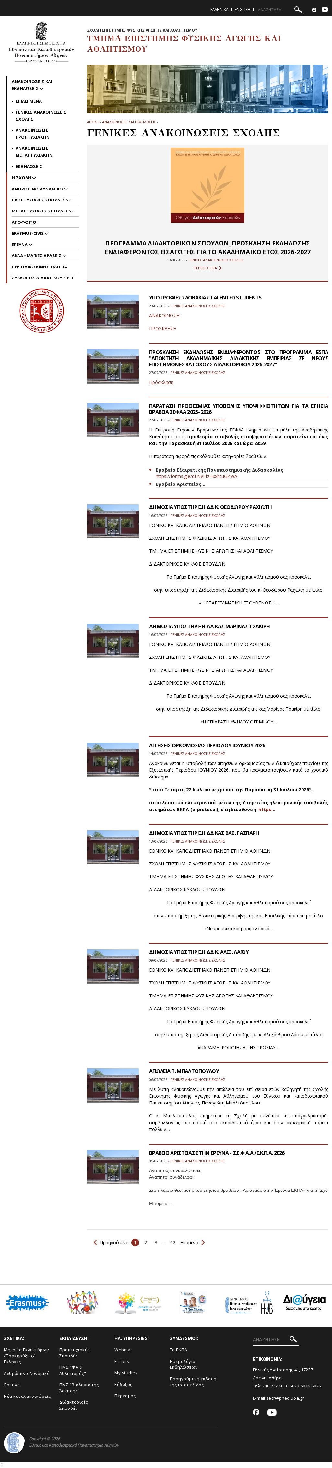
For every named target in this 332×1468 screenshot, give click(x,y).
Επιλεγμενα (29, 101)
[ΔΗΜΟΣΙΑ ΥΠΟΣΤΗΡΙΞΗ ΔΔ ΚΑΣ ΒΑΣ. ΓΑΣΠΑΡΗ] (113, 851)
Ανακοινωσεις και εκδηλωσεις (129, 121)
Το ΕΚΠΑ (178, 1350)
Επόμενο (188, 1242)
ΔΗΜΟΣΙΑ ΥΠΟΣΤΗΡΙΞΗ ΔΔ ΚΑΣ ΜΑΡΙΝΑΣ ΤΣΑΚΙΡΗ (209, 626)
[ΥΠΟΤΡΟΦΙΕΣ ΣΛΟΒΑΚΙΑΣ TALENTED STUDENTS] (113, 316)
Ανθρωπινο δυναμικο (38, 189)
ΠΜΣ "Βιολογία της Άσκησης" (79, 1388)
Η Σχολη (22, 177)
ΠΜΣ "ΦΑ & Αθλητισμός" (72, 1370)
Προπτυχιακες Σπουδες (39, 200)
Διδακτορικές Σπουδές (73, 1405)
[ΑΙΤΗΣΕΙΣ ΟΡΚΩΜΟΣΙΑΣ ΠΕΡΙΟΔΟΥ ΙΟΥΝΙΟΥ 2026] (113, 764)
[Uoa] (14, 1442)
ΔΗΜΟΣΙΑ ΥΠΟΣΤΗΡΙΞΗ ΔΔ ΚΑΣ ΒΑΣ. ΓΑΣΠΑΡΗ (204, 833)
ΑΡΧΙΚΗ (93, 121)
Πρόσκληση (161, 382)
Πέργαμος (125, 1395)
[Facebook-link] (314, 10)
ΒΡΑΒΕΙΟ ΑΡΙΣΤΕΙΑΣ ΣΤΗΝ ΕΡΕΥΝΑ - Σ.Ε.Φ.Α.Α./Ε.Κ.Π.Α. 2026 (217, 1153)
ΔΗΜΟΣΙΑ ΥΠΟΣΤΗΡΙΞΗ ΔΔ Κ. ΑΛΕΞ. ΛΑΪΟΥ (199, 952)
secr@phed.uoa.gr (285, 1398)
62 (172, 1242)
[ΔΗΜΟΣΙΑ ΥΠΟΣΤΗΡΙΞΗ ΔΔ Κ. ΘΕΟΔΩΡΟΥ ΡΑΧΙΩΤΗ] (113, 525)
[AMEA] (83, 1305)
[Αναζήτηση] (298, 10)
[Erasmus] (27, 1305)
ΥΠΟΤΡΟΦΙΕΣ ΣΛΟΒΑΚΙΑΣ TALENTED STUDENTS (205, 297)
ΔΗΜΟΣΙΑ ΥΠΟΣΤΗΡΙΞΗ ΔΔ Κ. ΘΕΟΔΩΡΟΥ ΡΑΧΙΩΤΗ (210, 507)
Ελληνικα (219, 9)
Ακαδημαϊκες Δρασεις (37, 255)
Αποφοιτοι (25, 222)
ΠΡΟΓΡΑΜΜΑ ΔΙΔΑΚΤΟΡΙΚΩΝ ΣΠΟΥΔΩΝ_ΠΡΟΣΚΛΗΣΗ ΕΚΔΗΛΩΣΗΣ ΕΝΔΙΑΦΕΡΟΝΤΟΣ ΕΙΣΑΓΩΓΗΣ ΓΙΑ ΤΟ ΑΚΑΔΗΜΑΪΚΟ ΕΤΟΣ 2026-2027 (207, 247)
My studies (125, 1373)
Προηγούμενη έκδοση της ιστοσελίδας (193, 1382)
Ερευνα (20, 244)
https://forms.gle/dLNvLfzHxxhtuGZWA (196, 476)
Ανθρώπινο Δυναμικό (27, 1373)
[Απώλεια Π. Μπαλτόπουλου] (113, 1089)
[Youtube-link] (325, 10)
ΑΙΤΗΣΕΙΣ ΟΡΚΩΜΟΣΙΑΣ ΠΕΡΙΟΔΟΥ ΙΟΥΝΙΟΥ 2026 (207, 745)
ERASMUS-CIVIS (28, 233)
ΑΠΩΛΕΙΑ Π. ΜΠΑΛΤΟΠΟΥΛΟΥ (184, 1071)
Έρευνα (12, 1384)
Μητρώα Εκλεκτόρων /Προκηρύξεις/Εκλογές (26, 1356)
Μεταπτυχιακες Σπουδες (40, 211)
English (242, 9)
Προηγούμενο (114, 1242)
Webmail (123, 1350)
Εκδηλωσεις (29, 166)
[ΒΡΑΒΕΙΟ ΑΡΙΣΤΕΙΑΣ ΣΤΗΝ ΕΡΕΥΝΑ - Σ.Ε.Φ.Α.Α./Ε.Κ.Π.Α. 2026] (113, 1171)
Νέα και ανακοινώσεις (27, 1396)
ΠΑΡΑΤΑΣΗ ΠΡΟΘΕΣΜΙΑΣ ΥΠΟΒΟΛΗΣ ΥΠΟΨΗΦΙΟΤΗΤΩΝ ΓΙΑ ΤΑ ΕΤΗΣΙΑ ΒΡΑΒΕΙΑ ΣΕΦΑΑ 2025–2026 (238, 409)
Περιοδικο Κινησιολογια (39, 267)
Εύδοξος (123, 1384)
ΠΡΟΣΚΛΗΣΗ (162, 328)
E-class (121, 1361)
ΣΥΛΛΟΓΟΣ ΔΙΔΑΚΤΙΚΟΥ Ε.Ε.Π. (43, 278)
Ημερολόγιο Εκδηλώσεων (184, 1364)
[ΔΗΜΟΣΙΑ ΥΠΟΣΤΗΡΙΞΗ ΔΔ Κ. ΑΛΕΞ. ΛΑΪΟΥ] (113, 970)
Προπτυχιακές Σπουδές (74, 1353)
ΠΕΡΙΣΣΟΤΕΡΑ (205, 268)
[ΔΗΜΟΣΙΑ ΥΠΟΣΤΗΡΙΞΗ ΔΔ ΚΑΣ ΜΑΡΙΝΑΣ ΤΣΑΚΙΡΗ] (113, 645)
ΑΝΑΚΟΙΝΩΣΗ (164, 315)
